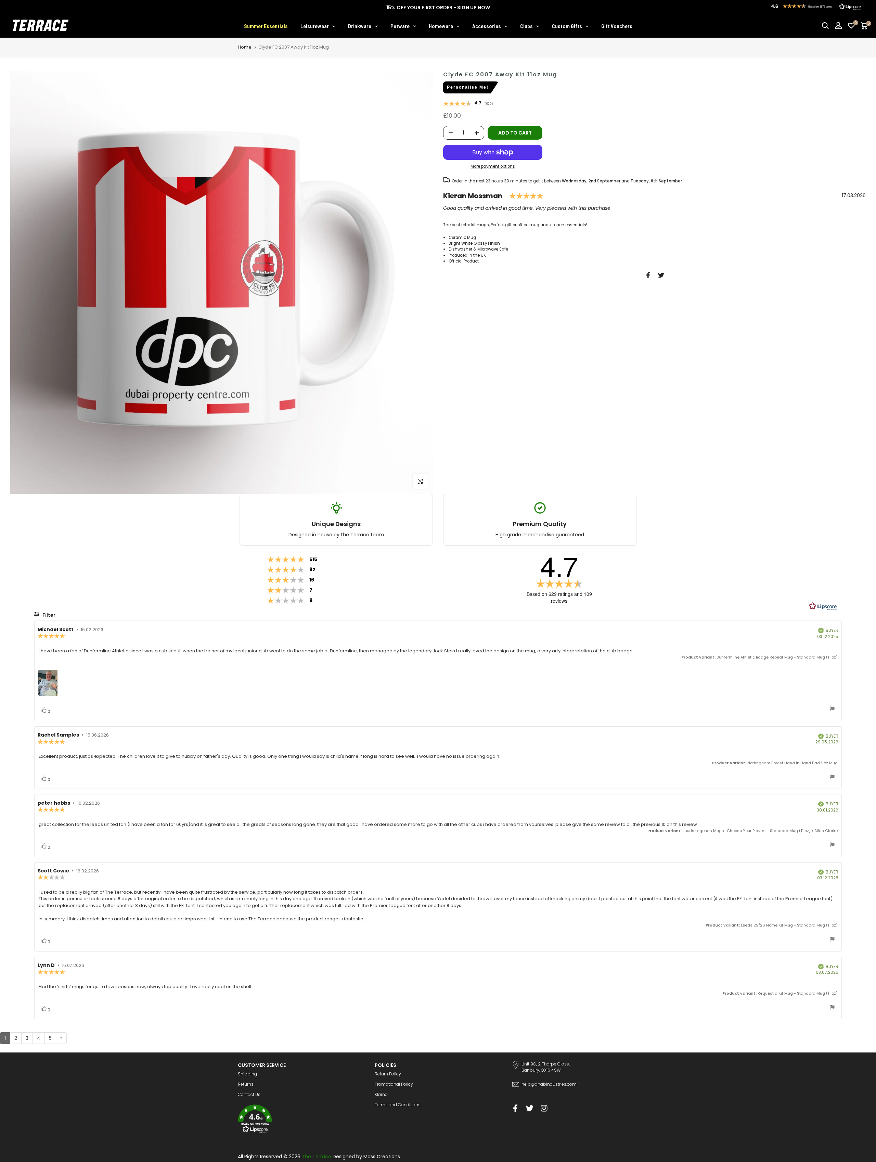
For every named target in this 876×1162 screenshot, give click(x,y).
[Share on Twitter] (661, 275)
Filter (48, 615)
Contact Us (249, 1094)
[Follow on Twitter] (529, 1108)
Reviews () (468, 104)
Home (245, 47)
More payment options (493, 166)
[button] (301, 1120)
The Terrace (316, 1156)
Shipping (247, 1074)
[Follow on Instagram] (544, 1108)
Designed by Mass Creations (366, 1156)
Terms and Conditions (398, 1105)
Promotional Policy (394, 1084)
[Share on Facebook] (648, 275)
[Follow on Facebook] (515, 1108)
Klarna (381, 1094)
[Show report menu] (832, 709)
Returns (246, 1084)
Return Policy (388, 1074)
